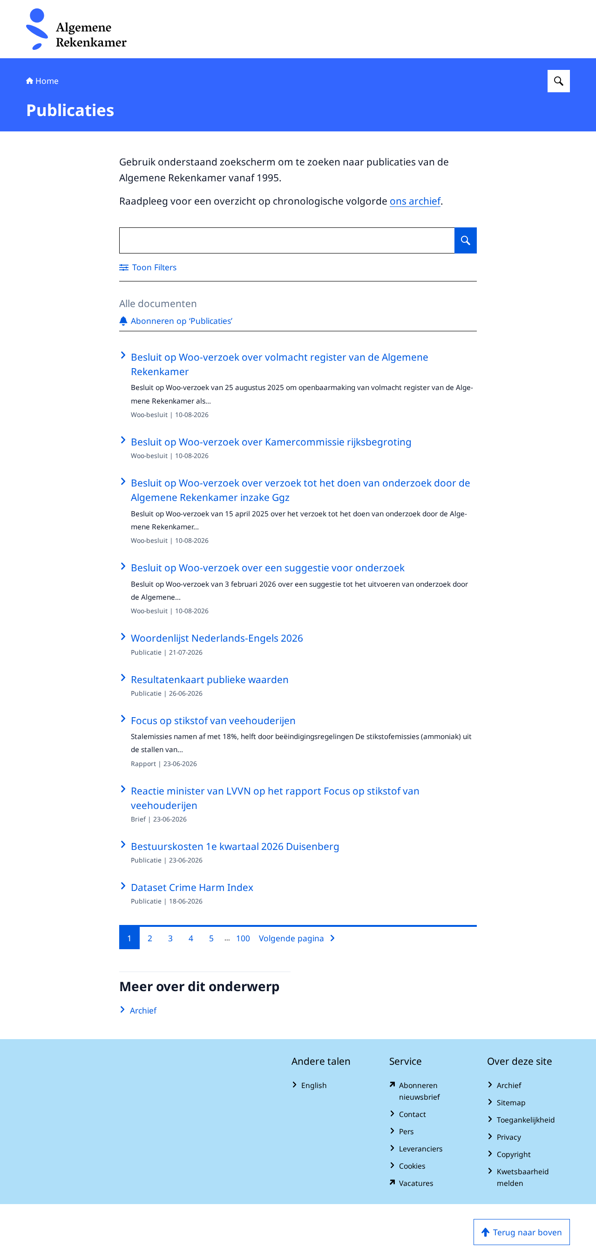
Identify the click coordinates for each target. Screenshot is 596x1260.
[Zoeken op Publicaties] (465, 240)
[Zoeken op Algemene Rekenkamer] (559, 81)
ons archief (415, 200)
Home (47, 80)
